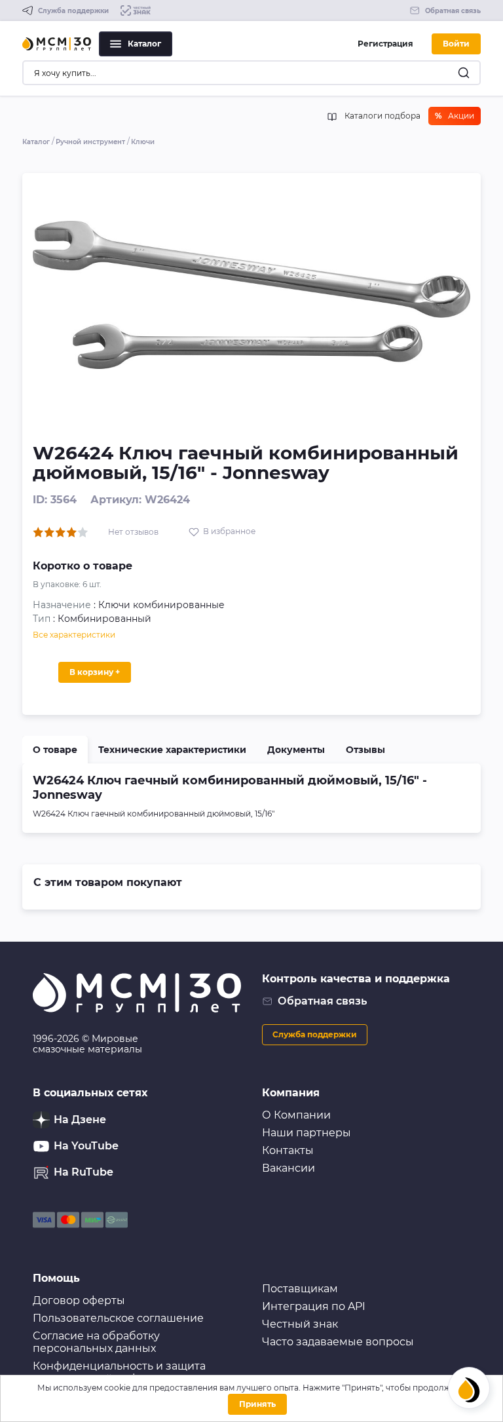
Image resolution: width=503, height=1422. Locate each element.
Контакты (288, 1150)
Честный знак (300, 1324)
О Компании (296, 1115)
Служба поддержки (314, 1034)
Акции (454, 116)
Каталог (144, 43)
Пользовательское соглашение (118, 1318)
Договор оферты (79, 1300)
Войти (456, 43)
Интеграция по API (313, 1306)
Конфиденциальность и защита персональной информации (119, 1372)
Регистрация (385, 43)
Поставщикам (300, 1288)
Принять (257, 1404)
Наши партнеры (306, 1132)
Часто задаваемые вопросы (338, 1342)
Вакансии (288, 1168)
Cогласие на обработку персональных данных (96, 1342)
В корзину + (94, 672)
